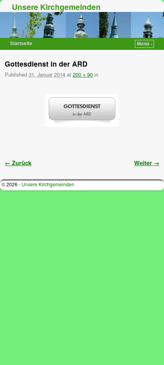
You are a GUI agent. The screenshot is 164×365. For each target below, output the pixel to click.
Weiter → (146, 163)
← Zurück (18, 163)
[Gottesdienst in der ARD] (82, 110)
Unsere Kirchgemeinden (56, 6)
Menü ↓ (145, 44)
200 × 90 (83, 74)
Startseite (21, 43)
